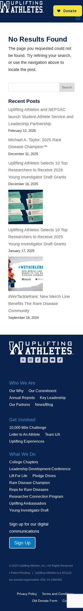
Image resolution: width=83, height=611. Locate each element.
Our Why (16, 391)
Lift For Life (18, 476)
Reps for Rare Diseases (28, 490)
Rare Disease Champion (29, 483)
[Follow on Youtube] (52, 360)
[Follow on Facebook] (38, 360)
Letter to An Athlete (24, 434)
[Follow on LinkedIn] (45, 360)
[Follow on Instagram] (30, 360)
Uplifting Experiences (26, 441)
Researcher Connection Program (36, 496)
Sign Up (22, 542)
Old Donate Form (44, 601)
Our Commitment (42, 391)
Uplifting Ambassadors (27, 503)
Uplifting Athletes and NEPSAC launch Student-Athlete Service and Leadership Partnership (40, 116)
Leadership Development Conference (40, 469)
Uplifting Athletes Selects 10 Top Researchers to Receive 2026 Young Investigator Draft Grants (38, 170)
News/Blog (44, 405)
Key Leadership (53, 398)
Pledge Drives (44, 476)
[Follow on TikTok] (60, 360)
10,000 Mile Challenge (27, 428)
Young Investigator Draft (28, 510)
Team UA (52, 434)
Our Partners (19, 405)
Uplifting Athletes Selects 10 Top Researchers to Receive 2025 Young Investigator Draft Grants (38, 237)
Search (67, 87)
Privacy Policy (27, 594)
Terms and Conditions (58, 594)
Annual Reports (22, 398)
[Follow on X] (23, 360)
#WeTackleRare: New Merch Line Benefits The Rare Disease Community (39, 303)
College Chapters (23, 462)
